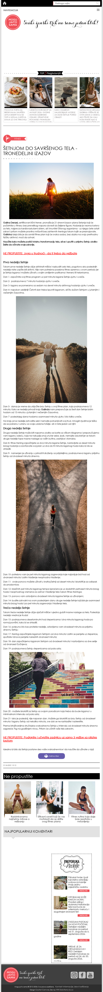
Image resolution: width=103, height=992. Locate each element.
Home (5, 3)
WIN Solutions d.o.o (64, 990)
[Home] (24, 975)
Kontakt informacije (64, 986)
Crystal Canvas (42, 990)
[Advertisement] (51, 51)
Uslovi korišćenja (81, 986)
